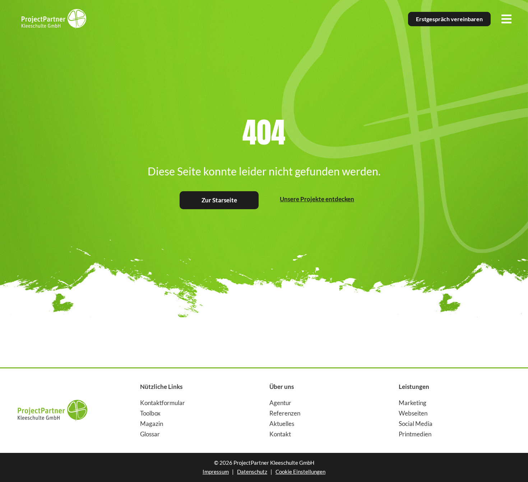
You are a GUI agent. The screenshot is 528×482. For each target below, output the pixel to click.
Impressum (216, 471)
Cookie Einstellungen (300, 471)
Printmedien (415, 434)
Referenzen (284, 413)
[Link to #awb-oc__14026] (506, 19)
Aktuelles (281, 423)
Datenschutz (252, 471)
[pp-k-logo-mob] (52, 397)
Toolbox (150, 413)
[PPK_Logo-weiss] (54, 12)
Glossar (150, 434)
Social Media (415, 423)
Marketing (412, 403)
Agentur (280, 403)
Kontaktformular (162, 403)
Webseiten (413, 413)
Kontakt (280, 434)
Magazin (151, 423)
